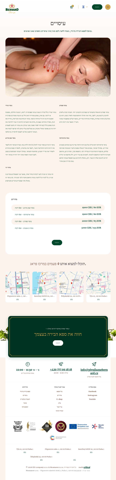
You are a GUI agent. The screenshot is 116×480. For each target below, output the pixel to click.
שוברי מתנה (59, 411)
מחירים (59, 395)
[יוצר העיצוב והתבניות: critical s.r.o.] (87, 467)
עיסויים (25, 395)
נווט (17, 299)
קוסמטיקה (25, 407)
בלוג (59, 403)
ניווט (108, 7)
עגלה (71, 7)
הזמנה (97, 7)
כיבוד (25, 403)
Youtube (92, 399)
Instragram (92, 395)
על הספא (59, 391)
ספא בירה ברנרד (25, 391)
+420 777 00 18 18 (61, 369)
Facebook (92, 391)
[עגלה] (74, 7)
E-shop (59, 399)
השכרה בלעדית (25, 399)
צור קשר (59, 407)
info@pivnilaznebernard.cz (94, 371)
